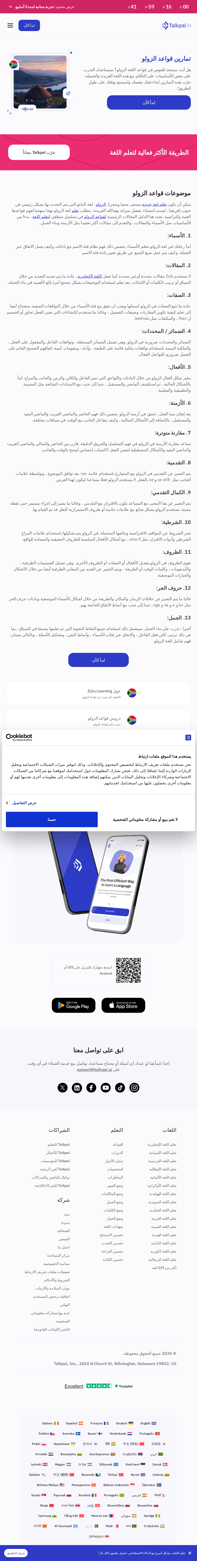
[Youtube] (106, 1088)
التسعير (64, 1239)
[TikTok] (120, 1088)
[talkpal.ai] (176, 25)
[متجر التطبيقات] (123, 1005)
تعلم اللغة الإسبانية (162, 1152)
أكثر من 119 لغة (164, 1267)
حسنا (52, 819)
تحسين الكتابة (113, 1259)
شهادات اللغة (113, 1226)
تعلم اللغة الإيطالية (162, 1169)
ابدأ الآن (29, 25)
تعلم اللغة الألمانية (163, 1177)
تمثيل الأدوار (114, 1161)
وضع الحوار (115, 1218)
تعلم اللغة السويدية (162, 1202)
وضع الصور (115, 1185)
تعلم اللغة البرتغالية (162, 1259)
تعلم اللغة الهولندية (162, 1193)
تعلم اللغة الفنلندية (162, 1210)
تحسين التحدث (112, 1243)
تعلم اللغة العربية (163, 1218)
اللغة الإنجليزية (89, 276)
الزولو (101, 204)
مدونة (65, 1222)
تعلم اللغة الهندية (164, 1235)
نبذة (67, 1214)
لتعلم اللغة (41, 216)
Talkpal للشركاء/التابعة (52, 1185)
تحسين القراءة (112, 1251)
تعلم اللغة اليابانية (163, 1243)
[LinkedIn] (77, 1088)
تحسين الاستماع (111, 1235)
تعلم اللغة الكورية (163, 1251)
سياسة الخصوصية (56, 1263)
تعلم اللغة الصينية (163, 1226)
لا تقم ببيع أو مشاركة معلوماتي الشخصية (145, 819)
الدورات (117, 1152)
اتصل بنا (64, 1247)
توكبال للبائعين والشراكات (51, 1177)
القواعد (118, 1144)
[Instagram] (134, 1088)
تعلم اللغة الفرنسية (162, 1161)
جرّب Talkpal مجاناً (39, 152)
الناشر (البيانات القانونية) (52, 1329)
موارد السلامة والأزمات (53, 1288)
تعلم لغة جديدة (154, 204)
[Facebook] (91, 1088)
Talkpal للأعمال (58, 1152)
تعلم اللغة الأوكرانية (161, 1185)
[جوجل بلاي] (73, 1005)
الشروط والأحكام (57, 1280)
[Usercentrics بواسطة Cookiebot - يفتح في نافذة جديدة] (28, 737)
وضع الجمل (114, 1202)
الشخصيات (115, 1169)
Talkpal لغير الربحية (55, 1169)
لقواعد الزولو (95, 216)
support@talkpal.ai (94, 1069)
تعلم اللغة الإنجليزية (161, 1144)
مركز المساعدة (58, 1255)
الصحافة (63, 1230)
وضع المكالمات (112, 1193)
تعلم (75, 210)
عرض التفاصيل (24, 803)
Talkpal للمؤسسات (55, 1161)
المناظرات (115, 1177)
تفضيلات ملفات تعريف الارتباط (47, 1272)
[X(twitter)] (62, 1088)
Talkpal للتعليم (58, 1144)
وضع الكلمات (113, 1210)
